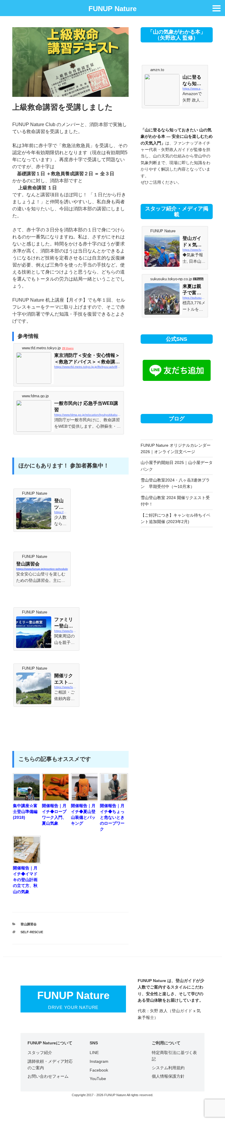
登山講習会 (29, 924)
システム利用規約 (168, 1067)
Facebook (99, 1070)
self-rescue (32, 932)
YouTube (98, 1078)
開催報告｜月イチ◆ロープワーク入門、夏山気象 (54, 814)
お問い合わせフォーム (48, 1076)
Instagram (99, 1061)
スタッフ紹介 (40, 1052)
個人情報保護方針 (168, 1076)
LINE (94, 1052)
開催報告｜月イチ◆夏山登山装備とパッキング (83, 814)
